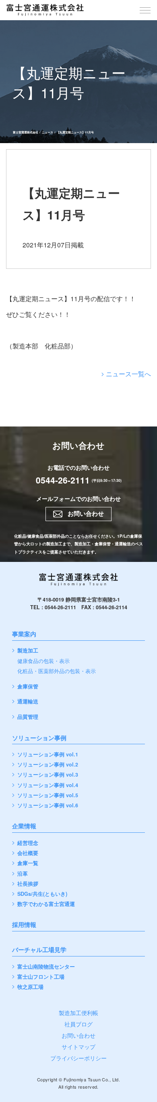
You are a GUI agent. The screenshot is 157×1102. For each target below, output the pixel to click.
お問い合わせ (78, 1035)
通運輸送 (27, 701)
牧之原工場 (30, 987)
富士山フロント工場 (40, 977)
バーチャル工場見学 (39, 950)
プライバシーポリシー (78, 1058)
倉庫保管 (27, 686)
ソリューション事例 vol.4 (47, 785)
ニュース (47, 132)
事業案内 (24, 634)
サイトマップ (78, 1047)
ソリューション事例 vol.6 (47, 805)
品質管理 (27, 717)
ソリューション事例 (39, 738)
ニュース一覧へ (128, 373)
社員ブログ (78, 1024)
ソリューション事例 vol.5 (47, 795)
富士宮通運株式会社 (25, 132)
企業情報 (24, 826)
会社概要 (27, 853)
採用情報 (24, 925)
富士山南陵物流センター (46, 966)
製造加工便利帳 (78, 1013)
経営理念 (27, 843)
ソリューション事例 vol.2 (47, 764)
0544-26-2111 (63, 480)
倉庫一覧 (27, 863)
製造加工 (27, 650)
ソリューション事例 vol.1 (47, 754)
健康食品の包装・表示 (43, 661)
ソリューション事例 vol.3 (47, 774)
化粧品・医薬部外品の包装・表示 (56, 671)
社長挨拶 (27, 884)
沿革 (22, 873)
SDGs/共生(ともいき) (42, 894)
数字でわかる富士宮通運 (46, 904)
